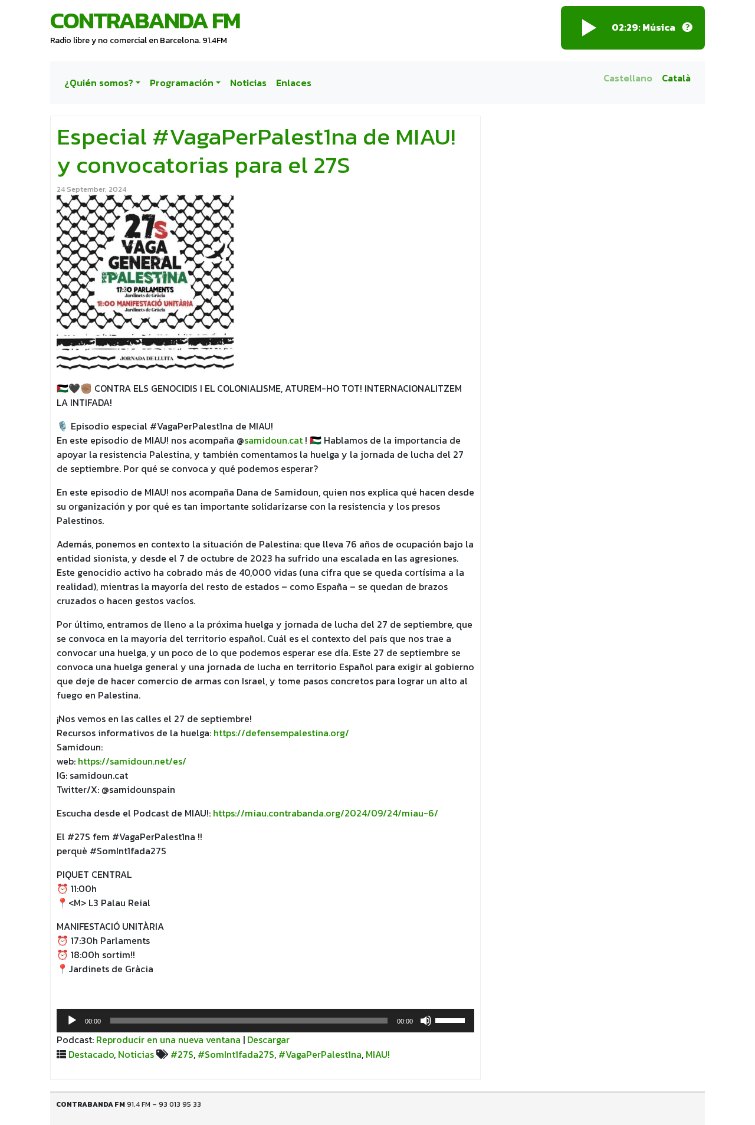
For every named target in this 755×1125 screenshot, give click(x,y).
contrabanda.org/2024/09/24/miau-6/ (353, 813)
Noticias (248, 83)
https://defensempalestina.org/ (281, 733)
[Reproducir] (72, 1020)
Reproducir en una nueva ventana (168, 1039)
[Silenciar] (426, 1020)
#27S (181, 1054)
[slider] (451, 1019)
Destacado (91, 1054)
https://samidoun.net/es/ (132, 761)
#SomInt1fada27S (236, 1054)
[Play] (589, 27)
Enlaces (293, 83)
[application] (265, 1020)
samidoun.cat (273, 440)
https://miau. (240, 813)
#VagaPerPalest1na (320, 1054)
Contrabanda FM (145, 20)
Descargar (268, 1039)
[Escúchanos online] (687, 27)
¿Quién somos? (98, 83)
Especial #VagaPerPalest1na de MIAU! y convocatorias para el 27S (256, 150)
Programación (182, 83)
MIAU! (378, 1054)
